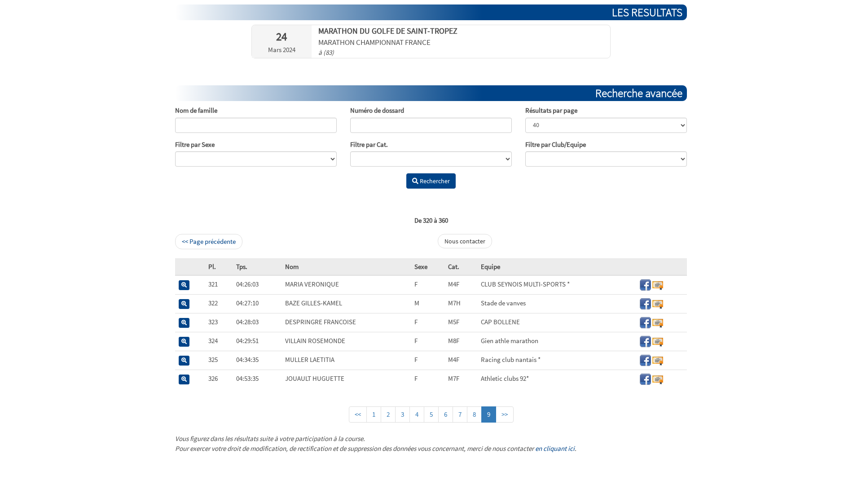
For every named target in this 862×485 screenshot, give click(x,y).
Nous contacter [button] (464, 241)
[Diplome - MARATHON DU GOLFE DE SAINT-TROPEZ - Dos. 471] (657, 378)
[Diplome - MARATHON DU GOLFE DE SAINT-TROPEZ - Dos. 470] (657, 340)
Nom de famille (196, 110)
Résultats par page (551, 110)
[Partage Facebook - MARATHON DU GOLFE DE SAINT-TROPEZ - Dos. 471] (645, 378)
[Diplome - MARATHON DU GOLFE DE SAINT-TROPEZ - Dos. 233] (657, 303)
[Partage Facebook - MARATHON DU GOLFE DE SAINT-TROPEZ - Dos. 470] (645, 340)
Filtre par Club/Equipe (555, 144)
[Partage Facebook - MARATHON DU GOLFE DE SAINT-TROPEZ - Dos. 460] (645, 359)
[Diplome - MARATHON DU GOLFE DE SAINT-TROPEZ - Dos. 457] (657, 284)
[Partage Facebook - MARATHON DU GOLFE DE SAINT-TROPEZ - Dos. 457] (645, 284)
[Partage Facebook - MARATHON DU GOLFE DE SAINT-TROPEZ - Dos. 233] (645, 303)
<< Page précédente (209, 241)
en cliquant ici (555, 448)
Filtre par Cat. (369, 144)
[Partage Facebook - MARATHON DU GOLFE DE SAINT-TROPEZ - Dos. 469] (645, 321)
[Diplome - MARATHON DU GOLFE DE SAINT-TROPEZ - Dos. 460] (657, 359)
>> (504, 414)
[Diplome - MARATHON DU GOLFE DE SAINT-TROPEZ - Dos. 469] (657, 321)
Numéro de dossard (377, 110)
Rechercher (434, 181)
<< (358, 414)
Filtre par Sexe (195, 144)
